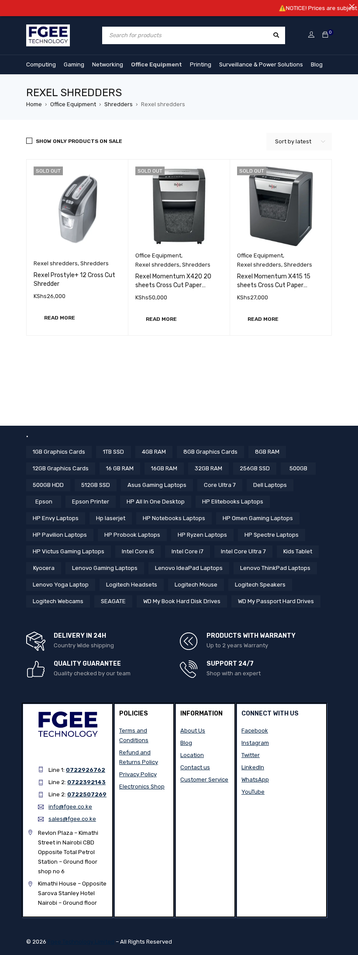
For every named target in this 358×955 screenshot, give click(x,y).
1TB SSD (113, 451)
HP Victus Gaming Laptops (68, 551)
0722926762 (85, 770)
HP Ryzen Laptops (202, 534)
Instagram (255, 743)
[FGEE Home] (48, 29)
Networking (107, 64)
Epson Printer (90, 501)
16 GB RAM (120, 468)
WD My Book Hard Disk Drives (181, 601)
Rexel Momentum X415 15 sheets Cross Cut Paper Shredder (273, 285)
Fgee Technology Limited (81, 941)
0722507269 (87, 794)
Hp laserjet (110, 518)
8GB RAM (267, 451)
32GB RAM (208, 468)
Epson (43, 501)
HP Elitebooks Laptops (232, 501)
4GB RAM (154, 451)
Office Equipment (156, 64)
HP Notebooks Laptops (174, 518)
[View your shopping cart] (325, 35)
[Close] (351, 6)
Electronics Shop (142, 786)
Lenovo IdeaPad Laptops (189, 568)
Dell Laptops (270, 485)
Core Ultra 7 (220, 485)
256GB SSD (255, 468)
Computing (41, 64)
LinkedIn (252, 767)
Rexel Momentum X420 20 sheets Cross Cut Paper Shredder (173, 285)
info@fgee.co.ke (70, 806)
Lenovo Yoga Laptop (61, 584)
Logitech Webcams (58, 601)
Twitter (250, 755)
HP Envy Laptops (56, 518)
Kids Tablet (297, 551)
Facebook (254, 730)
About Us (192, 730)
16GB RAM (164, 468)
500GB (298, 468)
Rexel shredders (56, 263)
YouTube (253, 791)
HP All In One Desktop (156, 501)
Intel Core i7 (187, 551)
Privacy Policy (138, 774)
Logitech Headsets (131, 584)
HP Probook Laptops (132, 534)
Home (34, 104)
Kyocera (44, 568)
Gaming (74, 64)
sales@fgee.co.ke (72, 819)
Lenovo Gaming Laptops (105, 568)
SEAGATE (113, 601)
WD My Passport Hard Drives (276, 601)
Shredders (118, 104)
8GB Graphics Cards (210, 451)
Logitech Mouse (196, 584)
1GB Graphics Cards (59, 451)
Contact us (195, 767)
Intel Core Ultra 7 (243, 551)
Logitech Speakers (260, 584)
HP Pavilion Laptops (60, 534)
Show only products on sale (79, 141)
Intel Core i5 (138, 551)
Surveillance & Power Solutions (261, 64)
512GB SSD (95, 485)
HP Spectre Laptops (271, 534)
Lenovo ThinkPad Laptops (275, 568)
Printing (200, 64)
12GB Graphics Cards (61, 468)
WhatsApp (255, 779)
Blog (317, 64)
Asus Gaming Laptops (156, 485)
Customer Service (204, 779)
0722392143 (86, 782)
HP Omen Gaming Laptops (258, 518)
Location (192, 755)
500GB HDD (48, 485)
